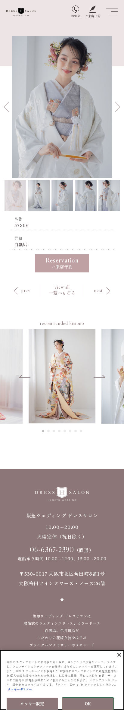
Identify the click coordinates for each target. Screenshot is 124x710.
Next (117, 107)
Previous (6, 107)
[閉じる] (119, 655)
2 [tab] (48, 431)
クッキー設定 (32, 703)
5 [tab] (65, 431)
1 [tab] (43, 431)
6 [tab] (70, 431)
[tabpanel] (62, 376)
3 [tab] (54, 431)
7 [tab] (75, 431)
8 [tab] (81, 431)
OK (88, 703)
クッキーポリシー (20, 689)
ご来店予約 (62, 263)
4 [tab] (59, 431)
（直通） (62, 549)
